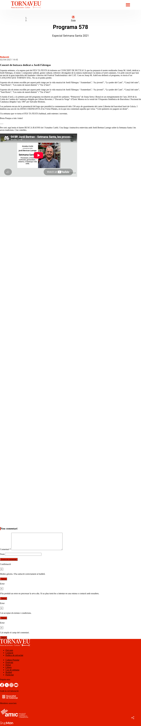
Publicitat (10, 675)
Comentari (5, 549)
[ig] (11, 686)
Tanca (3, 579)
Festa (73, 20)
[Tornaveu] (20, 9)
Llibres (9, 667)
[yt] (16, 686)
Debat (8, 665)
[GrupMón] (6, 725)
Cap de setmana (12, 670)
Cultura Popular (12, 660)
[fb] (2, 686)
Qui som (9, 650)
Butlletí (9, 672)
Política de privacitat (14, 655)
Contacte (9, 653)
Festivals (9, 662)
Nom (2, 554)
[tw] (7, 686)
